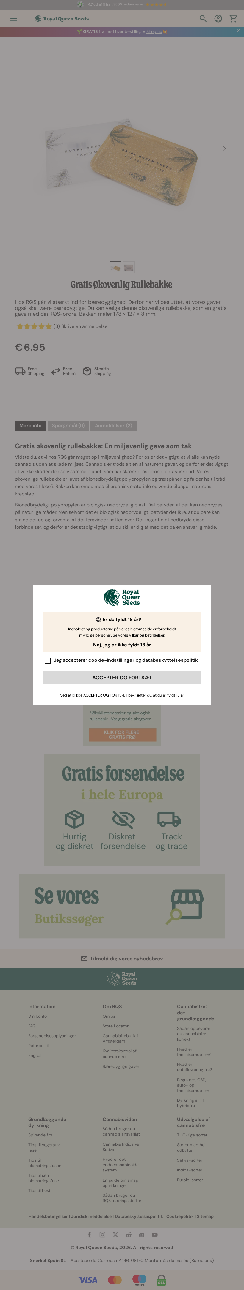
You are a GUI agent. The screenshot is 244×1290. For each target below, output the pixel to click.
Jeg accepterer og (126, 660)
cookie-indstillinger (111, 660)
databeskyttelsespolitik (170, 660)
